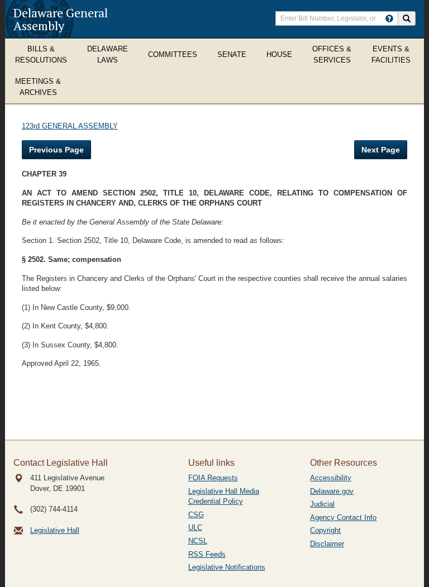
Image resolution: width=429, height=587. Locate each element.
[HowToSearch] (389, 18)
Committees (172, 54)
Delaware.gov (332, 491)
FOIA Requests (213, 478)
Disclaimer (327, 544)
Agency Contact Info (343, 517)
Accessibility (330, 478)
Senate (231, 54)
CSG (196, 514)
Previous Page (56, 149)
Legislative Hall (54, 530)
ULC (195, 527)
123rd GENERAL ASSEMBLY (70, 126)
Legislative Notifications (226, 567)
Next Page (380, 149)
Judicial (322, 504)
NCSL (197, 541)
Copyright (325, 530)
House (279, 54)
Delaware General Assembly (60, 19)
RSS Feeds (207, 554)
